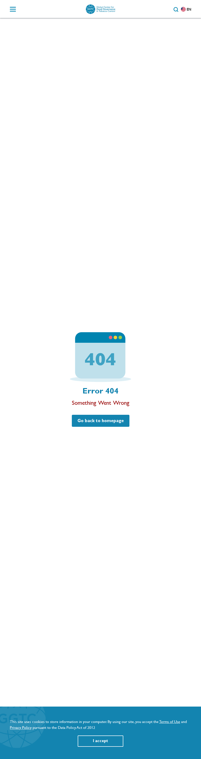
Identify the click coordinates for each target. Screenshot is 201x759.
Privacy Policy (21, 727)
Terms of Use (169, 721)
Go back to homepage (100, 421)
